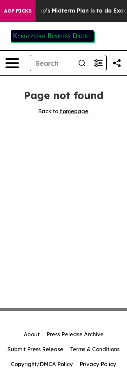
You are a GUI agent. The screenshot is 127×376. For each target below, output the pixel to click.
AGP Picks (17, 11)
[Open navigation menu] (12, 63)
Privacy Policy (98, 364)
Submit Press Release (35, 349)
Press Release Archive (75, 334)
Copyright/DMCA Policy (42, 364)
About (32, 334)
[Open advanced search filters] (98, 63)
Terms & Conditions (95, 349)
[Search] (82, 63)
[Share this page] (117, 63)
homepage (74, 111)
